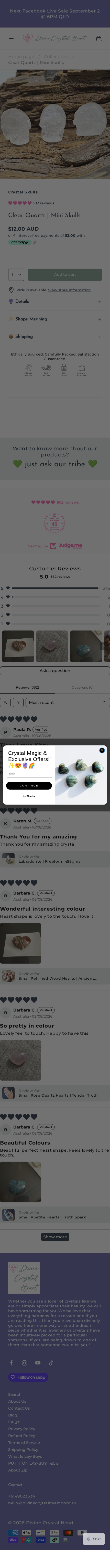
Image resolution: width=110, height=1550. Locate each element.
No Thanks (29, 796)
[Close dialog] (102, 750)
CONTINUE (29, 785)
